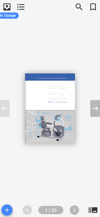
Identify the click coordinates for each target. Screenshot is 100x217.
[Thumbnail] (93, 210)
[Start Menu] (6, 210)
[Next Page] (74, 210)
